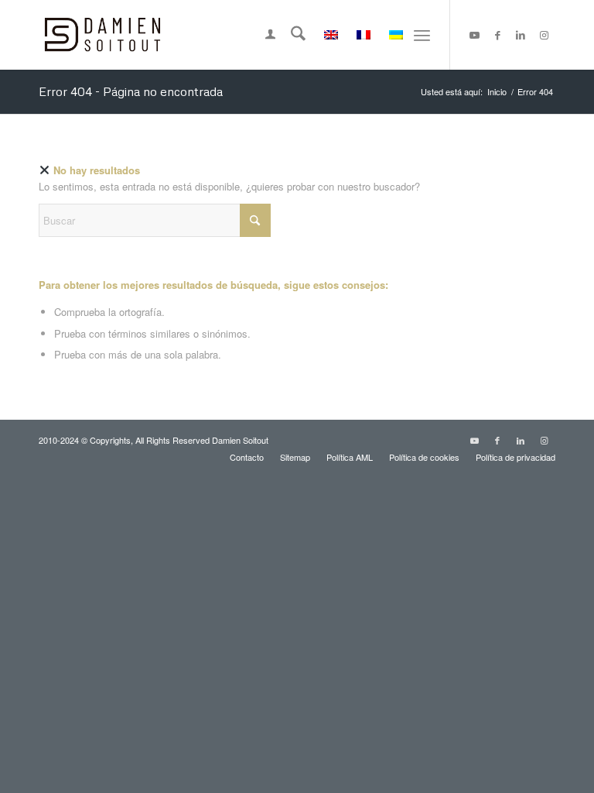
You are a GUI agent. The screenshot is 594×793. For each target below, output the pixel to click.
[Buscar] (290, 35)
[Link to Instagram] (543, 34)
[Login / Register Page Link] (262, 35)
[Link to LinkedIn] (520, 34)
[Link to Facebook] (497, 34)
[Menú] (422, 35)
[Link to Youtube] (474, 34)
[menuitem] (262, 35)
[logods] (102, 35)
